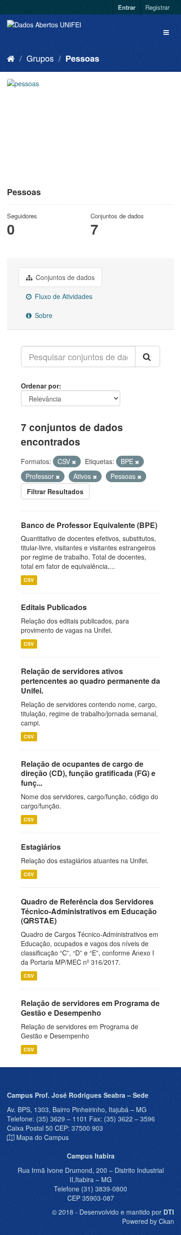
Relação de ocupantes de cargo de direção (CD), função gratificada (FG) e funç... (88, 773)
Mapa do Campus (42, 1137)
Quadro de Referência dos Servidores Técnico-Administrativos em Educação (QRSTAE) (89, 911)
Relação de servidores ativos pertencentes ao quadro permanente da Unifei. (90, 681)
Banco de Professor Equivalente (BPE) (89, 525)
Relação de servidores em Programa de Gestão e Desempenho (90, 1008)
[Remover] (74, 461)
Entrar (127, 7)
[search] (147, 356)
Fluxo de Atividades (62, 296)
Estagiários (41, 846)
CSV (29, 579)
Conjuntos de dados (64, 277)
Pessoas (82, 58)
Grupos (40, 58)
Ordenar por (40, 385)
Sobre (42, 315)
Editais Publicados (54, 607)
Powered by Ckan (148, 1221)
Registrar (157, 7)
